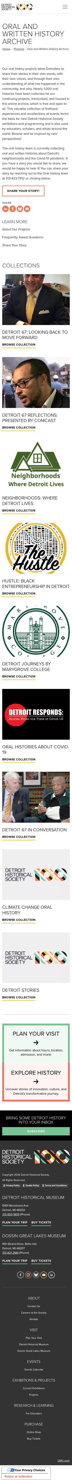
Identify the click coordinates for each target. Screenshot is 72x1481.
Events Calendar (34, 1369)
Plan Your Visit (34, 1338)
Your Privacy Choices (29, 1470)
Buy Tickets (41, 1222)
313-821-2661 (10, 1253)
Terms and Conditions (56, 1185)
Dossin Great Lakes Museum (33, 1351)
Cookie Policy (32, 1185)
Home (6, 49)
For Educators (34, 1413)
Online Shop (34, 1432)
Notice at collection (18, 1476)
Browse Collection (18, 344)
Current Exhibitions (34, 1388)
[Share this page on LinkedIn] (5, 209)
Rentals (34, 1319)
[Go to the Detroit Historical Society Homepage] (18, 6)
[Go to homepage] (36, 1160)
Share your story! (23, 191)
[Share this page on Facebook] (12, 209)
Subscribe (36, 1131)
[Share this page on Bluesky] (20, 209)
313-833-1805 (10, 1214)
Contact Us (34, 1306)
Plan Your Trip (15, 1222)
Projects (19, 49)
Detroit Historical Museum (34, 1344)
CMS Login (64, 1460)
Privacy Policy (13, 1185)
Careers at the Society (34, 1313)
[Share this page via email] (27, 209)
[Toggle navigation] (65, 7)
